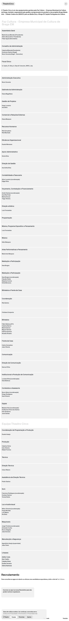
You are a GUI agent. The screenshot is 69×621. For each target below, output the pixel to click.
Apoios (29, 617)
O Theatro (6, 617)
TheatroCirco (8, 4)
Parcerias (21, 617)
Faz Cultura (60, 579)
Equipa (14, 617)
